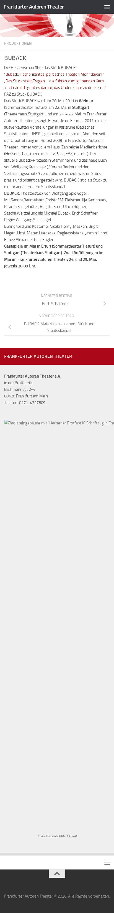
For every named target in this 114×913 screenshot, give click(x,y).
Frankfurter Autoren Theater (34, 7)
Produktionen (18, 43)
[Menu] (107, 7)
